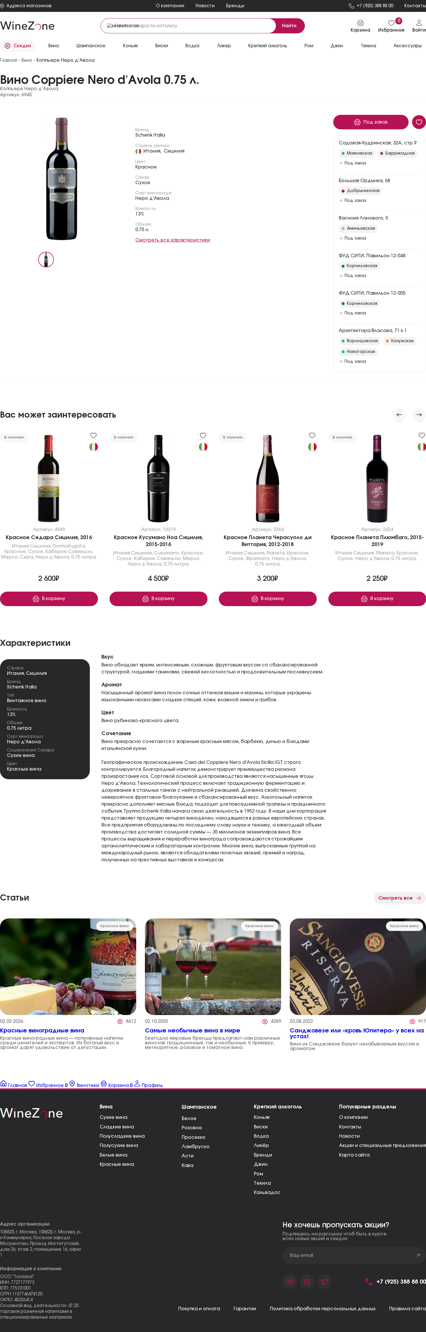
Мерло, (10, 557)
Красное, (15, 551)
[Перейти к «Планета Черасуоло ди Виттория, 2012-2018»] (268, 480)
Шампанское (199, 1107)
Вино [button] (53, 46)
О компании (170, 6)
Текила (262, 1183)
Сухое (142, 182)
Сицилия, (41, 546)
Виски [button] (161, 46)
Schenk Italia (150, 135)
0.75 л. (142, 229)
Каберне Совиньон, (69, 551)
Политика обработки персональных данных (323, 1308)
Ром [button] (309, 46)
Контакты (350, 1127)
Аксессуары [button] (408, 46)
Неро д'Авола (152, 198)
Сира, (27, 557)
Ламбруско (196, 1146)
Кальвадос (267, 1192)
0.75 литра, (84, 557)
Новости (205, 6)
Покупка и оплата (199, 1308)
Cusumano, (167, 553)
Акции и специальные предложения (382, 1145)
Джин (260, 1164)
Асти (188, 1156)
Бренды (235, 6)
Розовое (192, 1128)
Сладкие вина (117, 1127)
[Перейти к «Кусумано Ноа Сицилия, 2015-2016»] (158, 480)
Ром (258, 1174)
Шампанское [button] (91, 46)
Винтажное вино (26, 700)
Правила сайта (407, 1308)
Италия (20, 546)
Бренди (263, 1155)
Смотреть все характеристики (172, 240)
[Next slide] (419, 415)
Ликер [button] (224, 46)
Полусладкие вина (122, 1136)
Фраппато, (258, 558)
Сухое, (36, 551)
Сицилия (174, 151)
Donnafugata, (69, 546)
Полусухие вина (119, 1145)
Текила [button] (368, 46)
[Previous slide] (399, 415)
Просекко (193, 1137)
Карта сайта (354, 1155)
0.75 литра (19, 728)
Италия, (152, 151)
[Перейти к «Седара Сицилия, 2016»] (49, 480)
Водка (261, 1136)
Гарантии (245, 1308)
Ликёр (261, 1145)
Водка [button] (192, 46)
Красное (146, 167)
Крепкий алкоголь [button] (267, 46)
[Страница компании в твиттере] (324, 1282)
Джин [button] (337, 46)
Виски (261, 1127)
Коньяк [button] (130, 46)
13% (139, 214)
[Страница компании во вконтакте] (290, 1282)
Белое (189, 1118)
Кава (187, 1165)
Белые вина (113, 1155)
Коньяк (262, 1117)
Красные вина (24, 769)
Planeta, (276, 553)
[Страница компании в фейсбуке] (307, 1282)
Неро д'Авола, (52, 557)
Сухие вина (20, 755)
